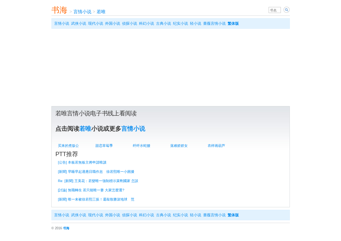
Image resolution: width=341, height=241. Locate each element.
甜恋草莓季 (104, 146)
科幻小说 (146, 23)
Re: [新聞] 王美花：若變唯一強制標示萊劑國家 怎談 (98, 181)
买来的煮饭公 (68, 146)
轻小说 (195, 23)
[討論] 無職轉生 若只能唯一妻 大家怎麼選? (91, 190)
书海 (59, 9)
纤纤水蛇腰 (141, 146)
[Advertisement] (170, 69)
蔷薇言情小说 (214, 23)
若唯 (101, 11)
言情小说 (82, 11)
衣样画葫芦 (216, 146)
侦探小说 (129, 23)
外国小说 (112, 23)
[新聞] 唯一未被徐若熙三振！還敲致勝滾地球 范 (96, 199)
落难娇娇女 (179, 146)
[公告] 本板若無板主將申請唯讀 (82, 162)
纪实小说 (180, 23)
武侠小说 (78, 23)
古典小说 (163, 23)
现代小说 (95, 23)
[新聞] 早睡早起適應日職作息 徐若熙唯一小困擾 (96, 172)
